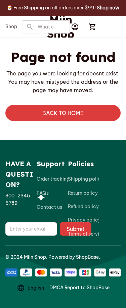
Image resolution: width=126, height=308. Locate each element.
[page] (108, 8)
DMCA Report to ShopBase (79, 288)
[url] (21, 199)
